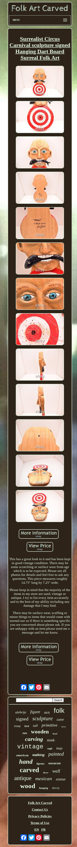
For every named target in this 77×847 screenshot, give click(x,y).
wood (27, 785)
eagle (49, 748)
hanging (43, 787)
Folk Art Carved (40, 803)
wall (56, 771)
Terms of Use (39, 823)
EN (36, 829)
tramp (17, 726)
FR (43, 829)
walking (38, 755)
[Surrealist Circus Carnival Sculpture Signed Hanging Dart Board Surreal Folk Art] (40, 82)
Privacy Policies (40, 816)
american (22, 755)
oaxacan (54, 763)
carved (29, 770)
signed (22, 718)
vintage (30, 746)
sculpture (42, 718)
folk (59, 710)
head (55, 733)
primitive (49, 725)
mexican (43, 778)
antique (22, 778)
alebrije (20, 712)
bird (26, 726)
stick (47, 712)
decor (45, 772)
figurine (40, 763)
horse (63, 727)
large (59, 748)
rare (25, 733)
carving (34, 739)
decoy (56, 787)
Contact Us (40, 809)
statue (61, 779)
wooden (40, 732)
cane (60, 719)
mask (51, 740)
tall (35, 726)
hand (26, 761)
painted (56, 754)
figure (35, 711)
